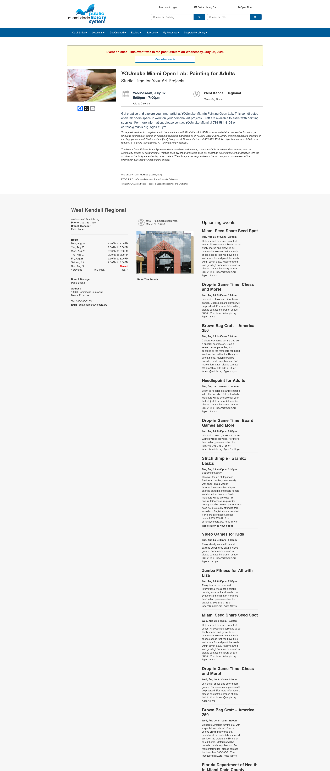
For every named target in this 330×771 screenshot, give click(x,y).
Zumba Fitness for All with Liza (227, 572)
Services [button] (151, 32)
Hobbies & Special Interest (159, 183)
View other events (165, 59)
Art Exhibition (171, 179)
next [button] (124, 269)
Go (199, 17)
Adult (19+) (156, 174)
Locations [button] (97, 32)
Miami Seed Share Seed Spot (230, 230)
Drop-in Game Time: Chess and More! (228, 286)
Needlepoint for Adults (223, 380)
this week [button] (99, 269)
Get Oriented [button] (117, 32)
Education (148, 179)
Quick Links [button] (78, 32)
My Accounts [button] (170, 32)
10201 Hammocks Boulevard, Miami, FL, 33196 (162, 222)
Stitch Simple (224, 460)
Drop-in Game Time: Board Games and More (227, 422)
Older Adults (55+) (142, 174)
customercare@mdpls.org (85, 219)
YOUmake (132, 183)
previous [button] (77, 269)
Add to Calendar (142, 103)
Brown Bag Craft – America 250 (228, 328)
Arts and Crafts (177, 183)
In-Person (139, 179)
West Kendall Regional (222, 92)
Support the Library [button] (195, 32)
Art (186, 183)
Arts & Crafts (159, 179)
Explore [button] (135, 32)
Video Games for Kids (223, 534)
